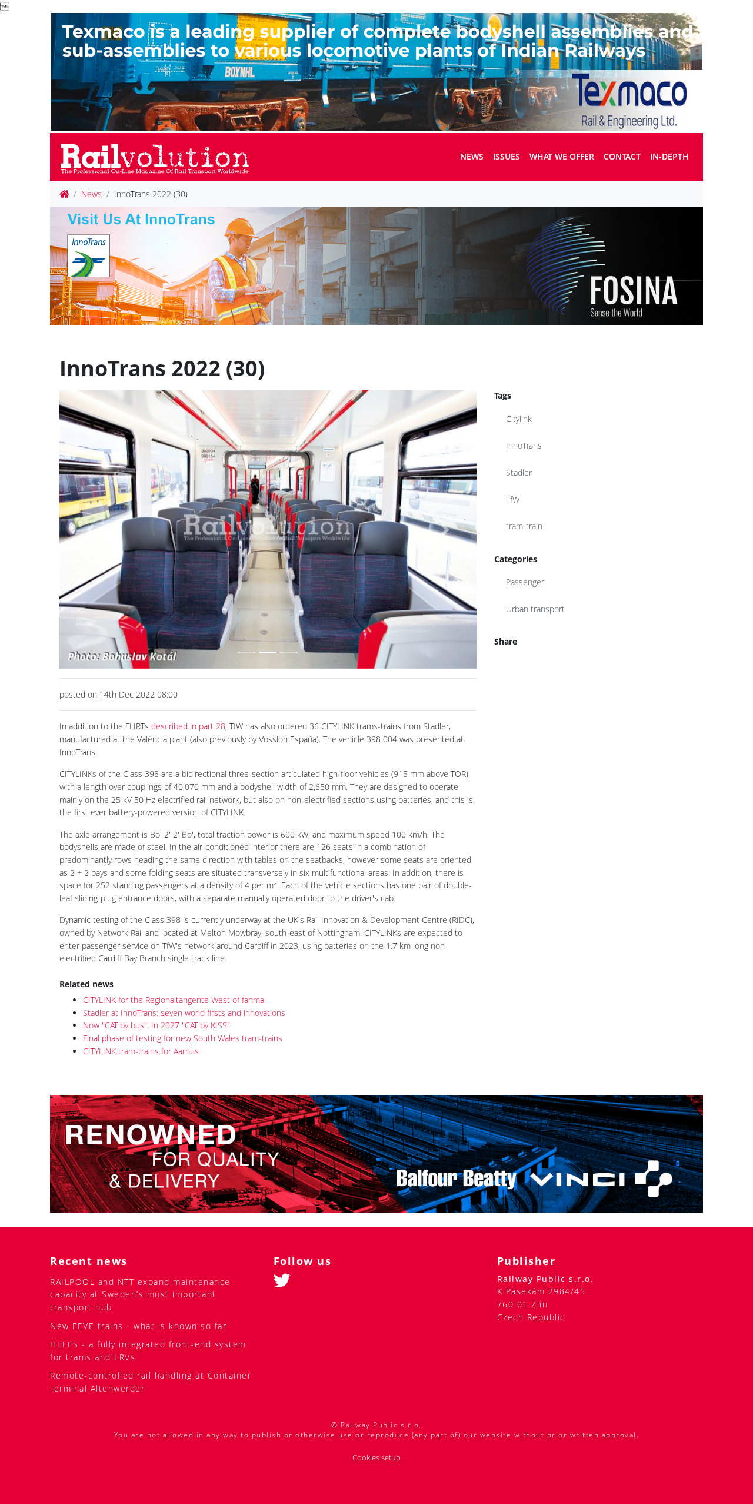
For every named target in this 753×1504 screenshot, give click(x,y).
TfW (512, 499)
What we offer (561, 156)
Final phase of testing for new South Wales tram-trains (182, 1038)
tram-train (524, 526)
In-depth (669, 156)
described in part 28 (188, 726)
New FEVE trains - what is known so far (138, 1326)
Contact (622, 156)
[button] (90, 529)
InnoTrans (524, 445)
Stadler (519, 472)
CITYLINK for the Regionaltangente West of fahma (173, 999)
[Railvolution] (160, 157)
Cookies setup (376, 1458)
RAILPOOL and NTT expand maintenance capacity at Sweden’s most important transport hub (140, 1294)
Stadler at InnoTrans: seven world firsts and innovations (184, 1012)
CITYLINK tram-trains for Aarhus (141, 1051)
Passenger (525, 581)
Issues (506, 156)
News (472, 156)
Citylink (519, 418)
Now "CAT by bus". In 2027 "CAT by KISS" (156, 1025)
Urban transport (535, 609)
